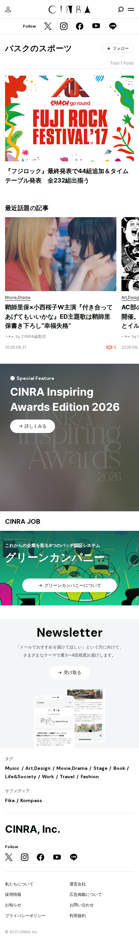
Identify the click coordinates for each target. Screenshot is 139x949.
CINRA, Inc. (32, 829)
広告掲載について (86, 894)
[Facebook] (79, 27)
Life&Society (20, 776)
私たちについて (19, 883)
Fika (10, 800)
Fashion (90, 776)
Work (48, 776)
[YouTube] (96, 27)
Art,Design (38, 768)
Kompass (31, 800)
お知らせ (13, 904)
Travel (67, 776)
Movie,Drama (71, 768)
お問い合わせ (82, 904)
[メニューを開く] (131, 9)
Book (119, 768)
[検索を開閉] (121, 9)
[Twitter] (48, 27)
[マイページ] (8, 9)
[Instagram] (63, 27)
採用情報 (13, 894)
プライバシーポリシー (25, 915)
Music (12, 768)
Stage (100, 768)
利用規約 (78, 915)
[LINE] (112, 27)
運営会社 (78, 883)
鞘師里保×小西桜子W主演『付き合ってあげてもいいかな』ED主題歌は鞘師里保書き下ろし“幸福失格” (59, 316)
